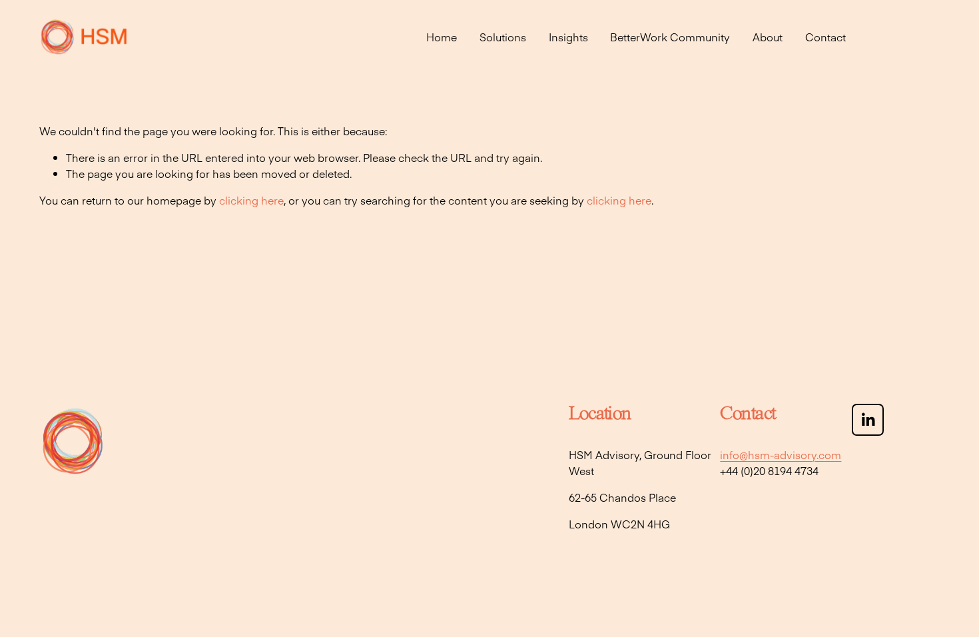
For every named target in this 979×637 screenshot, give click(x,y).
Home (441, 36)
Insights (568, 36)
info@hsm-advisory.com (780, 454)
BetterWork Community (670, 36)
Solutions (503, 36)
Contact (825, 36)
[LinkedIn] (868, 420)
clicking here (251, 200)
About (768, 36)
